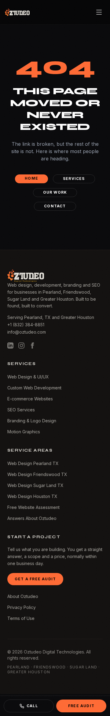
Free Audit (81, 705)
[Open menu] (99, 12)
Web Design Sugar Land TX (35, 485)
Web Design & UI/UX (28, 376)
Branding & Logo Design (31, 420)
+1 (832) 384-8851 (25, 324)
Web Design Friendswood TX (37, 474)
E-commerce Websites (30, 398)
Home (31, 178)
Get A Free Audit (35, 579)
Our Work (55, 192)
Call (32, 705)
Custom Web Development (34, 387)
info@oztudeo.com (26, 332)
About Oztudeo (22, 596)
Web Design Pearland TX (33, 463)
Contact (55, 206)
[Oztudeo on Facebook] (32, 345)
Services (74, 178)
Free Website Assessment (33, 507)
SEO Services (21, 409)
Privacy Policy (21, 607)
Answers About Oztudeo (32, 518)
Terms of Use (21, 618)
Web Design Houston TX (32, 496)
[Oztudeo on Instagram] (21, 345)
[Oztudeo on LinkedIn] (10, 345)
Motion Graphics (23, 431)
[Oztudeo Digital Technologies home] (17, 12)
